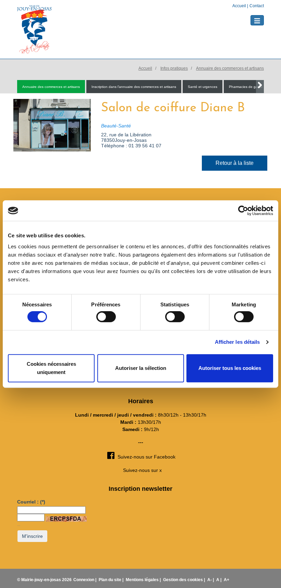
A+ (226, 579)
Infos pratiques (174, 68)
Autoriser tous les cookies (229, 368)
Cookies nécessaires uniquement (51, 368)
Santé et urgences (202, 87)
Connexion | (85, 579)
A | (219, 579)
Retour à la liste (235, 163)
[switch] (106, 316)
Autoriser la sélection (140, 368)
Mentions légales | (144, 579)
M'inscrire (32, 536)
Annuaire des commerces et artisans (230, 68)
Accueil (239, 5)
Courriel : (31, 502)
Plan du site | (111, 579)
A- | (211, 579)
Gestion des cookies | (184, 579)
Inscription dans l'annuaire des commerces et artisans (133, 87)
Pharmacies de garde (246, 87)
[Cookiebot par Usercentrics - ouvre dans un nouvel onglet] (243, 210)
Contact (256, 5)
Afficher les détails (237, 342)
